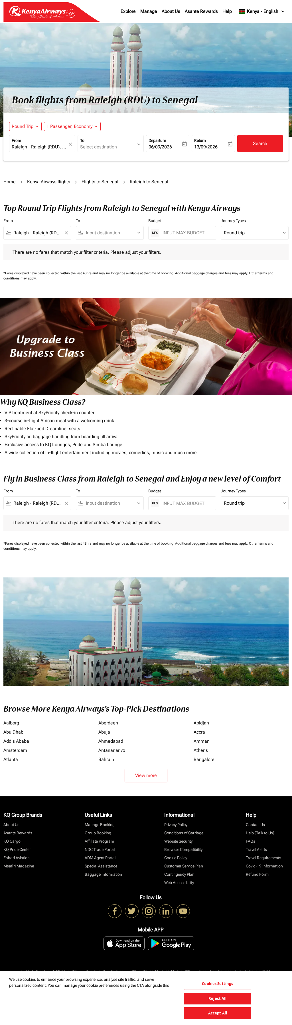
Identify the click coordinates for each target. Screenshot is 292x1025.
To (82, 140)
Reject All (217, 998)
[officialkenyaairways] (149, 911)
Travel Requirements (263, 857)
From (16, 140)
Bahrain (106, 759)
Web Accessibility (179, 882)
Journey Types (233, 220)
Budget (154, 220)
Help (227, 11)
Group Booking (98, 833)
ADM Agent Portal (100, 857)
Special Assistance (101, 866)
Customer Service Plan (183, 866)
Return (200, 140)
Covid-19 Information (264, 866)
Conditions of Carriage (183, 833)
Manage (148, 11)
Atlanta (10, 759)
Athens (201, 750)
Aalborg (11, 723)
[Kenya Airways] (114, 911)
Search (260, 143)
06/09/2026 (160, 147)
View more (146, 775)
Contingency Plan (179, 874)
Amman (202, 741)
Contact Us (255, 824)
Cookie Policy (175, 857)
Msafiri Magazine (18, 866)
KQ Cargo (12, 841)
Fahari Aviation (16, 857)
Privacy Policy (175, 824)
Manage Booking (100, 824)
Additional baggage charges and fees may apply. (212, 273)
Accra (199, 732)
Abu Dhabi (14, 732)
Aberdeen (108, 723)
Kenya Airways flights (48, 181)
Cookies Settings (217, 983)
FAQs (250, 841)
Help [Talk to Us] (260, 833)
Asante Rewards (201, 11)
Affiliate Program (99, 841)
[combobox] (39, 147)
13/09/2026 (206, 147)
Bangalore (204, 759)
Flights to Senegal (100, 181)
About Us (171, 11)
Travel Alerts (256, 849)
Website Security (178, 841)
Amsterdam (15, 750)
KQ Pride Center (17, 849)
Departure (157, 140)
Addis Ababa (16, 741)
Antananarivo (111, 750)
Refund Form (257, 874)
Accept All (217, 1013)
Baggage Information (103, 874)
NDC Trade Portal (100, 849)
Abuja (104, 732)
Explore (128, 11)
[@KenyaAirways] (132, 911)
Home (9, 181)
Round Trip (22, 126)
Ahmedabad (110, 741)
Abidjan (201, 723)
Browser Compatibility (183, 849)
